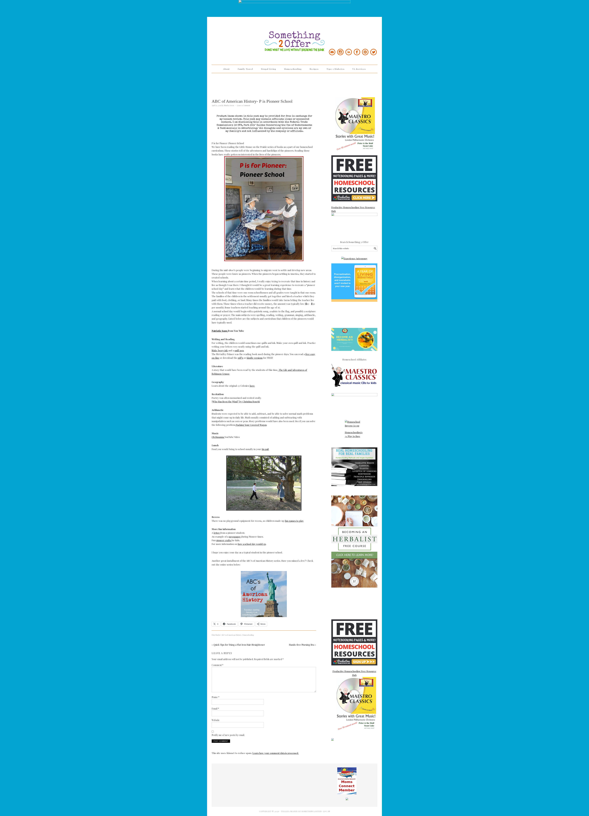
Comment (217, 665)
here (252, 385)
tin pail (265, 449)
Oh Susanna (218, 437)
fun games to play (294, 520)
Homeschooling (248, 635)
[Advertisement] (294, 83)
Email (215, 708)
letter (217, 532)
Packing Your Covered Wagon (251, 424)
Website (216, 720)
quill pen (239, 350)
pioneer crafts (223, 540)
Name (215, 697)
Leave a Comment (243, 105)
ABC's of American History (231, 635)
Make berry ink (220, 350)
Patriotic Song (220, 330)
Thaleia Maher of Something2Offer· (302, 811)
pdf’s (240, 357)
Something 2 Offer (239, 32)
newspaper (235, 536)
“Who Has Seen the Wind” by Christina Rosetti (236, 401)
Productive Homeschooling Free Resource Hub (353, 209)
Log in (326, 811)
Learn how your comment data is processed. (275, 753)
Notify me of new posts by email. (228, 735)
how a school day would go (252, 544)
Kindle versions (255, 357)
